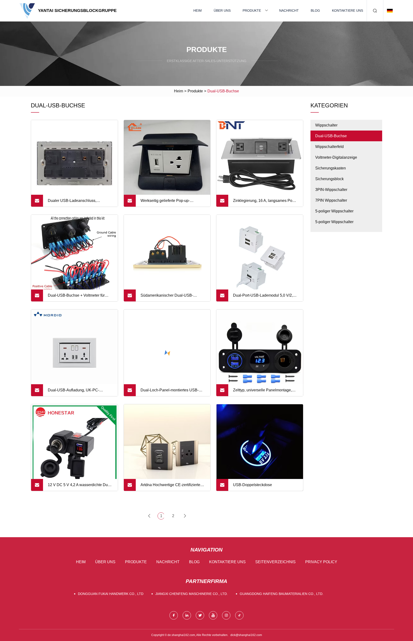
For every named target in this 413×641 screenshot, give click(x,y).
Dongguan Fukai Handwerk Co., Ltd (110, 594)
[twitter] (200, 615)
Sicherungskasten (330, 168)
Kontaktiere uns (347, 10)
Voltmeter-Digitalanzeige (336, 157)
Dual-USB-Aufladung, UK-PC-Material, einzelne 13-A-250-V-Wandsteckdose (73, 392)
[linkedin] (187, 615)
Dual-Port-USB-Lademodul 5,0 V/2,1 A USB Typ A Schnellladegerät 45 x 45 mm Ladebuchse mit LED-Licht (265, 297)
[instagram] (226, 615)
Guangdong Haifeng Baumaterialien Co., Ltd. (281, 594)
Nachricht (289, 10)
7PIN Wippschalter (331, 200)
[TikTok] (239, 615)
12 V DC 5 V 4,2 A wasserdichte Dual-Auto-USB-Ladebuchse (80, 487)
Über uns (222, 10)
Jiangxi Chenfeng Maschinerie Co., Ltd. (191, 594)
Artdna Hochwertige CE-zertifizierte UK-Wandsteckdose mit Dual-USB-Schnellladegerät (170, 487)
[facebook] (173, 615)
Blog (315, 10)
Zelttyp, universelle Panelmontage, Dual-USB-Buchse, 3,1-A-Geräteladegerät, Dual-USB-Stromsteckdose (262, 392)
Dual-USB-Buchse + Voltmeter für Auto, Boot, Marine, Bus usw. (76, 297)
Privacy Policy (321, 562)
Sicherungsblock (329, 179)
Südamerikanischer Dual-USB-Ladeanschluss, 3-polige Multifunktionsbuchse (167, 297)
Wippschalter (326, 125)
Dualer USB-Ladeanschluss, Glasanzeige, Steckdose (72, 203)
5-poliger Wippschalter (334, 211)
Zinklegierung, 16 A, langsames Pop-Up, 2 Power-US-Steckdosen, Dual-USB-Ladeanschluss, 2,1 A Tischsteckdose (264, 203)
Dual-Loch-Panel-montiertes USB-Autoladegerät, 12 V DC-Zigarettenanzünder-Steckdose (170, 392)
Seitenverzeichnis (275, 562)
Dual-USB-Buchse (331, 136)
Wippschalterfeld (329, 147)
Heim (197, 10)
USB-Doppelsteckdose (252, 485)
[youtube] (213, 615)
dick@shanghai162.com (246, 635)
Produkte (252, 10)
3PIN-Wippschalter (331, 190)
